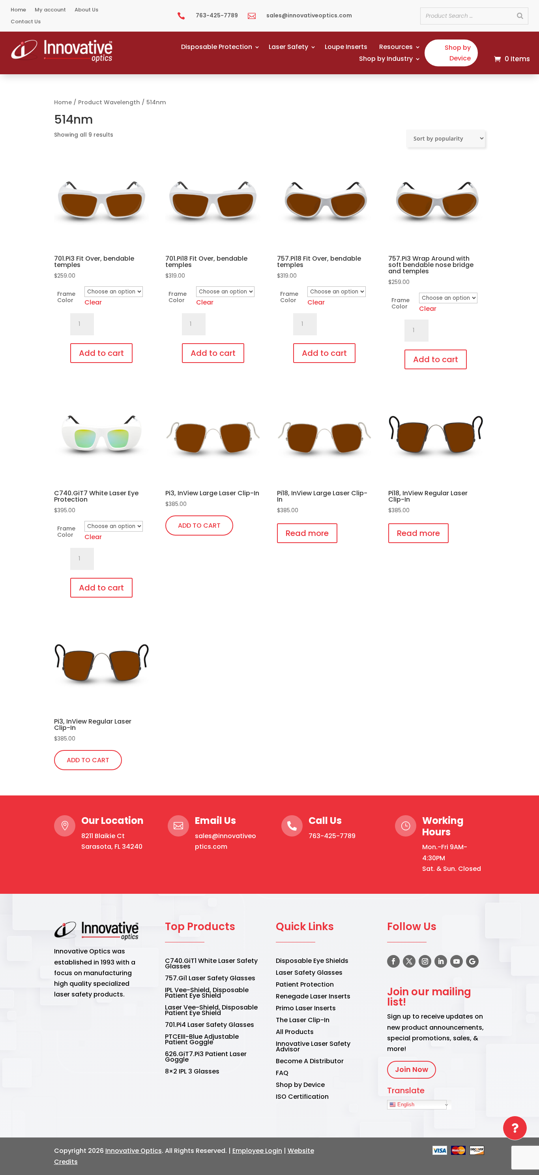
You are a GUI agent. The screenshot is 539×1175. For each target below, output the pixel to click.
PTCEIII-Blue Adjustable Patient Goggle (202, 1040)
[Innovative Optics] (62, 60)
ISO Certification (302, 1097)
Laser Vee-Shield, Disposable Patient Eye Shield (211, 1011)
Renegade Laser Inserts (313, 997)
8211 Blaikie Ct (103, 835)
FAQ (282, 1073)
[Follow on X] (409, 961)
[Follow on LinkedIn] (440, 961)
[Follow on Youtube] (456, 961)
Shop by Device (458, 53)
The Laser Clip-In (302, 1021)
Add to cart (101, 353)
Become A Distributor (310, 1062)
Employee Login (257, 1150)
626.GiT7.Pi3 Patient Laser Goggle (206, 1057)
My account (50, 10)
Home (18, 10)
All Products (295, 1032)
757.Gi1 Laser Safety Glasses (210, 979)
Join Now (411, 1069)
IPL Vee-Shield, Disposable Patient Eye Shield (207, 993)
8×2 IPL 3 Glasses (192, 1072)
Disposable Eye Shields (312, 961)
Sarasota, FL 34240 (111, 846)
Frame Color (66, 297)
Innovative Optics (133, 1150)
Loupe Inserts (346, 47)
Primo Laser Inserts (306, 1009)
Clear (93, 302)
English (405, 1104)
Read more (307, 533)
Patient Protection (305, 985)
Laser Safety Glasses (309, 973)
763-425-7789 (332, 835)
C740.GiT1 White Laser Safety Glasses (211, 964)
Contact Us (26, 22)
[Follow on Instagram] (425, 961)
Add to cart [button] (199, 525)
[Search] (520, 16)
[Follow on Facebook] (393, 961)
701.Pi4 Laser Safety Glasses (209, 1025)
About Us (86, 10)
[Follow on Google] (472, 961)
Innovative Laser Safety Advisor (313, 1047)
